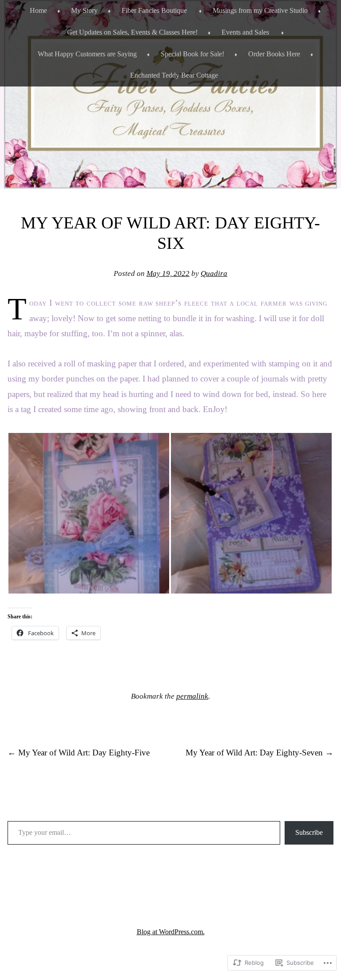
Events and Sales (245, 32)
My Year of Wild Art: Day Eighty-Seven (259, 752)
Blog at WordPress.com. (171, 932)
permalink (192, 696)
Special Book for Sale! (192, 54)
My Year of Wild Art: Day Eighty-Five (79, 752)
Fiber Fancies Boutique (154, 10)
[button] (89, 513)
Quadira (214, 273)
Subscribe (309, 832)
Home (38, 10)
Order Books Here (274, 54)
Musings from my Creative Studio (260, 10)
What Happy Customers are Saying (87, 54)
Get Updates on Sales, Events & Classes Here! (132, 32)
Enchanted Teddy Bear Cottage (174, 75)
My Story (84, 10)
